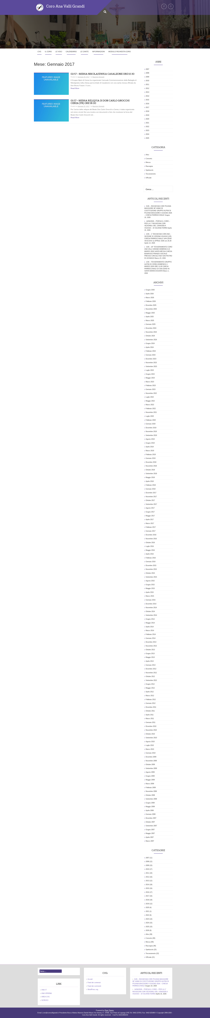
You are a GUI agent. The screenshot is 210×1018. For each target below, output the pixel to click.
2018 (147, 111)
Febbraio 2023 (151, 385)
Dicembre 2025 (151, 305)
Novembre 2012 (151, 673)
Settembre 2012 (151, 680)
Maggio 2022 (150, 401)
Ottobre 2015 (150, 573)
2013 (147, 92)
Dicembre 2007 (151, 818)
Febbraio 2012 (151, 699)
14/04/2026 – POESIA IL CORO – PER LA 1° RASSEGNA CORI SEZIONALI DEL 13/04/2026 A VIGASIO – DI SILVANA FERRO (150, 991)
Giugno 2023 (150, 374)
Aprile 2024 (150, 347)
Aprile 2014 (150, 627)
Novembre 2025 (151, 309)
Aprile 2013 (150, 661)
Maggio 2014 (150, 623)
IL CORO (48, 52)
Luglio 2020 (150, 416)
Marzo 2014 (150, 630)
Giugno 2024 (150, 343)
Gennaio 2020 (150, 424)
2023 (147, 130)
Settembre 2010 (151, 738)
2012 (147, 88)
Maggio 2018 (150, 477)
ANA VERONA (46, 993)
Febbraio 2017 (151, 527)
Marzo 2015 (150, 596)
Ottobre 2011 (150, 711)
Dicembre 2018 (151, 462)
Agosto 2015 (150, 581)
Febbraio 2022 (151, 408)
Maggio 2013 (150, 657)
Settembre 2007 (151, 826)
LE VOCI (58, 52)
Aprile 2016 (150, 554)
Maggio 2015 (150, 588)
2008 (147, 73)
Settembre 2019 (151, 435)
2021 (147, 123)
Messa (148, 162)
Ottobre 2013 (150, 650)
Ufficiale (148, 178)
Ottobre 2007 (150, 822)
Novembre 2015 (151, 569)
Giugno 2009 (150, 776)
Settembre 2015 (151, 577)
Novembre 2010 (151, 730)
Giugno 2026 (150, 290)
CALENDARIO (71, 52)
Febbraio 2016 (151, 558)
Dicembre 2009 (151, 757)
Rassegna (149, 166)
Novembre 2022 (151, 393)
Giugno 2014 (150, 619)
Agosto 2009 (150, 772)
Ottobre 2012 (150, 676)
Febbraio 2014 (151, 634)
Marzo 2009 (150, 784)
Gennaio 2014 (150, 638)
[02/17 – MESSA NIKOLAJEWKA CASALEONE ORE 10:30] (51, 84)
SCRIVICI (44, 1000)
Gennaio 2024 (150, 355)
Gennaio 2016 (150, 561)
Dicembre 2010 (151, 726)
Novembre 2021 (151, 412)
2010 (147, 80)
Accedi (90, 979)
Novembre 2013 (151, 646)
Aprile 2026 (150, 294)
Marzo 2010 (150, 749)
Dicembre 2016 (151, 535)
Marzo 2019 (150, 451)
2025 (147, 138)
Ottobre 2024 (150, 336)
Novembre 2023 (151, 362)
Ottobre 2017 (150, 500)
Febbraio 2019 (151, 454)
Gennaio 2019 (150, 458)
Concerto (149, 158)
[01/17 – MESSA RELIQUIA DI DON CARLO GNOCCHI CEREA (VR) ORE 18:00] (51, 110)
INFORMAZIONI (98, 52)
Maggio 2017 (150, 516)
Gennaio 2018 (150, 489)
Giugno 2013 (150, 653)
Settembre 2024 (151, 340)
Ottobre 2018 (150, 470)
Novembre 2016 (151, 539)
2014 (147, 96)
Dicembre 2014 (151, 604)
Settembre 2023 (151, 366)
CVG (39, 52)
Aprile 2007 (150, 837)
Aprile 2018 (150, 481)
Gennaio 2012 (150, 703)
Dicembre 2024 (151, 328)
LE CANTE (84, 52)
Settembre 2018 (151, 473)
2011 (147, 84)
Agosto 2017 (150, 508)
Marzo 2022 (150, 405)
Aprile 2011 (149, 715)
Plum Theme (109, 1010)
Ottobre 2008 (150, 795)
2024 (147, 134)
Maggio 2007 (150, 833)
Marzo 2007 (150, 841)
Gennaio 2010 (150, 753)
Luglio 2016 (150, 546)
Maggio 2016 (150, 550)
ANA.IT (44, 990)
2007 (147, 69)
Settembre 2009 (151, 768)
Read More (75, 88)
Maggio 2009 (150, 780)
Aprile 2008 (150, 810)
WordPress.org (93, 989)
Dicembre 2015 (151, 565)
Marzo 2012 (150, 695)
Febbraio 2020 (151, 420)
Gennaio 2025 (150, 324)
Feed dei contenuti (94, 982)
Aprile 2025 (150, 317)
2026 (147, 930)
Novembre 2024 (151, 332)
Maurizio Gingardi (98, 77)
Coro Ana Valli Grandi (65, 6)
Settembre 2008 (151, 799)
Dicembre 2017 (151, 493)
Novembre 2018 (151, 466)
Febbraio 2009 (151, 787)
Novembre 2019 (151, 431)
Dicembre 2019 (151, 428)
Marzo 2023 (150, 382)
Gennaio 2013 (150, 665)
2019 (147, 115)
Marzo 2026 (150, 297)
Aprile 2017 (150, 519)
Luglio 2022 (150, 397)
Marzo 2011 (150, 718)
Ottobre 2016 (150, 542)
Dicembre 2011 (151, 707)
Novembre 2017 (151, 496)
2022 (147, 126)
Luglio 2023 (150, 370)
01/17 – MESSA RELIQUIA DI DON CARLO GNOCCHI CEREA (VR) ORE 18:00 (100, 102)
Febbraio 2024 (151, 351)
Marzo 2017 (150, 523)
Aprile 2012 (150, 692)
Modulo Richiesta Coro (119, 52)
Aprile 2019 (150, 447)
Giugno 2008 (150, 803)
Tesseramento (151, 174)
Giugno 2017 (150, 512)
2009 (147, 77)
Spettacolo (149, 170)
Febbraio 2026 (151, 301)
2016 (147, 104)
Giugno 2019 (150, 443)
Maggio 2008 (150, 806)
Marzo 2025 (150, 320)
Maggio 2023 (150, 378)
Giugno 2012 (150, 684)
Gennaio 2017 (150, 531)
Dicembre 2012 (151, 669)
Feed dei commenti (94, 986)
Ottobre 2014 (150, 611)
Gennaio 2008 (150, 814)
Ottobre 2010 (150, 734)
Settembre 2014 (151, 615)
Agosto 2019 (150, 439)
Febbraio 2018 (151, 485)
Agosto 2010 (150, 741)
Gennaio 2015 (150, 600)
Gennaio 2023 (150, 389)
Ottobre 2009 (150, 764)
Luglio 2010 (150, 745)
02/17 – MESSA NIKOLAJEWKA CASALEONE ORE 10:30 (102, 74)
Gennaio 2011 (150, 722)
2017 (147, 107)
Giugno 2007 (150, 830)
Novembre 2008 (151, 791)
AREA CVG (45, 997)
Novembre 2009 (151, 761)
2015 (147, 100)
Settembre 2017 (151, 504)
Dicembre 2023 (151, 359)
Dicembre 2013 (151, 642)
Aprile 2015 (150, 592)
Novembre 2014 (151, 607)
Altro (147, 155)
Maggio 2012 (150, 688)
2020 (147, 119)
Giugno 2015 (150, 585)
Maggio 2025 (150, 313)
